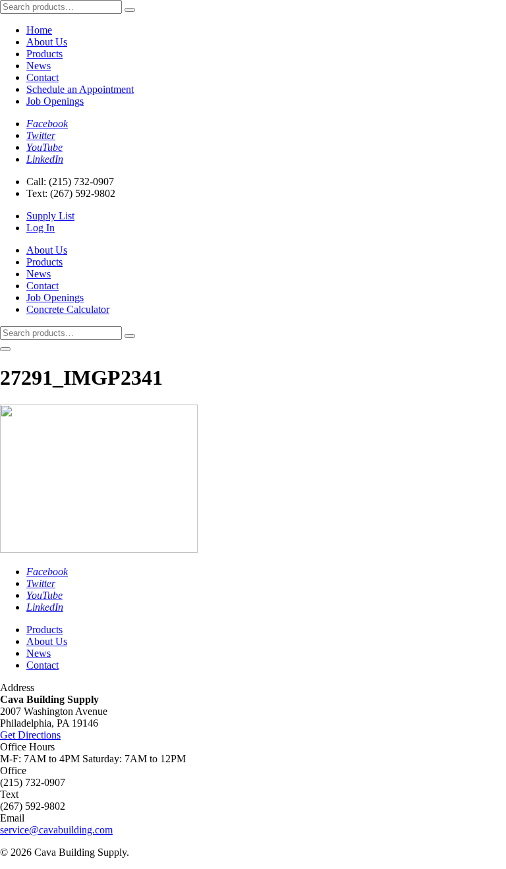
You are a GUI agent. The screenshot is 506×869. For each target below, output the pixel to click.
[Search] (130, 10)
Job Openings (55, 101)
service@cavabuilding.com (56, 829)
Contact (42, 77)
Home (39, 30)
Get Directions (30, 735)
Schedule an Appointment (80, 89)
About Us (46, 41)
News (38, 65)
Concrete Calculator (67, 309)
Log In (40, 227)
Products (44, 53)
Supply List (50, 215)
